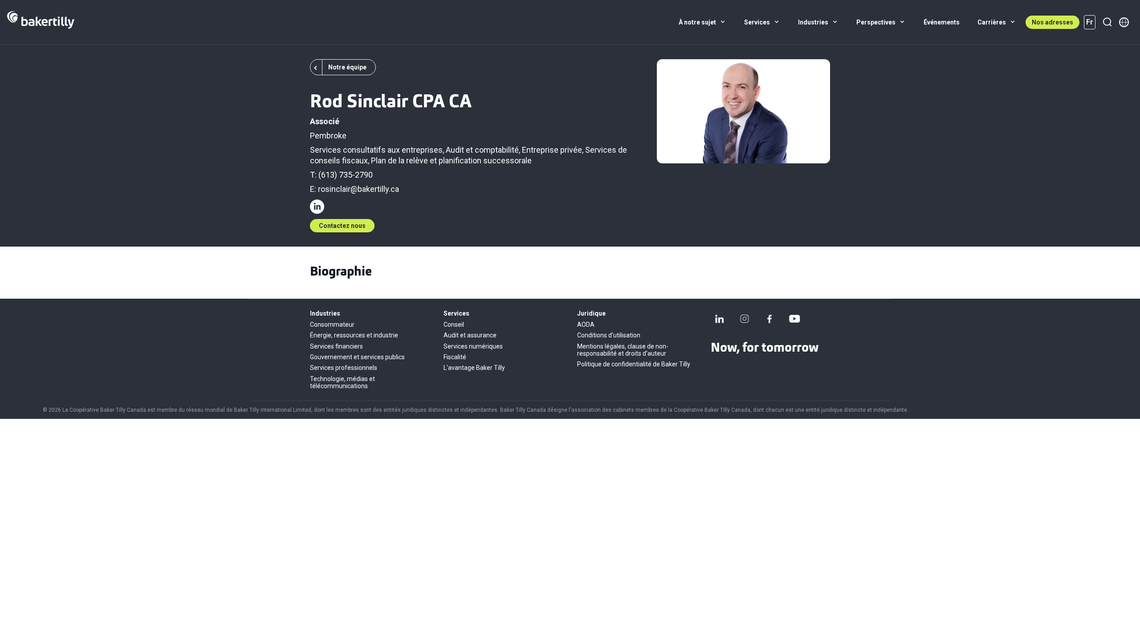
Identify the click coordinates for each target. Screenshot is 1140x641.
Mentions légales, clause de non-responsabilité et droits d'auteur (622, 350)
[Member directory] (1124, 22)
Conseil (454, 324)
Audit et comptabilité (482, 149)
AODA (585, 324)
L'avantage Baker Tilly (474, 367)
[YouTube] (794, 319)
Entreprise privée (552, 149)
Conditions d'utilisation (608, 335)
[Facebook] (769, 319)
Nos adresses (1052, 22)
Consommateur (332, 324)
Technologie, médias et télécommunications (342, 382)
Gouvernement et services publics (357, 357)
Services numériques (473, 346)
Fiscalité (455, 357)
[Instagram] (744, 319)
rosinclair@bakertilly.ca (358, 189)
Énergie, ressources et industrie (354, 335)
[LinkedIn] (720, 319)
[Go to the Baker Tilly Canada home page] (40, 22)
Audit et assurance (470, 335)
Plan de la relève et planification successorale (451, 160)
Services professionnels (343, 367)
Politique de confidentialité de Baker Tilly (633, 364)
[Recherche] (1107, 22)
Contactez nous (342, 225)
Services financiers (336, 346)
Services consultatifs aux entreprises (376, 149)
